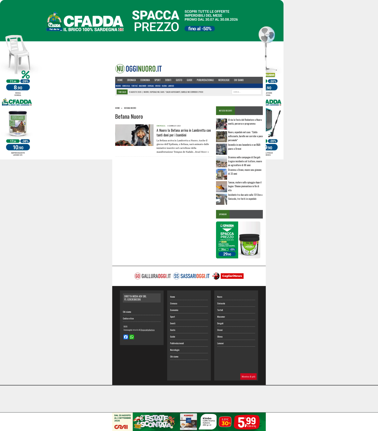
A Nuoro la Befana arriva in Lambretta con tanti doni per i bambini (184, 132)
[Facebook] (126, 337)
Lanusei (171, 85)
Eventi (168, 80)
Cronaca (131, 80)
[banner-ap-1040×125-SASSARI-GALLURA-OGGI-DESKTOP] (189, 429)
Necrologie (223, 80)
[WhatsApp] (132, 337)
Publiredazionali (205, 80)
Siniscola (126, 85)
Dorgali (151, 85)
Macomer (142, 85)
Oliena (164, 85)
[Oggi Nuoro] (138, 68)
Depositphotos (147, 329)
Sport (157, 80)
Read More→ (202, 151)
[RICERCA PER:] (246, 91)
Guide (189, 80)
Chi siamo (239, 80)
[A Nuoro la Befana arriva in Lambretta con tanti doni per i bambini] (134, 144)
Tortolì (134, 85)
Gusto (179, 80)
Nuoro (118, 85)
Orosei (158, 85)
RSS (125, 326)
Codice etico (128, 318)
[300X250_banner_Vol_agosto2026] (238, 256)
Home (120, 80)
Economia (145, 80)
